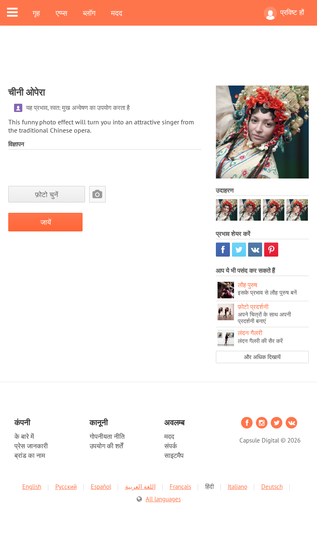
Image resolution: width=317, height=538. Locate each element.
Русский (66, 486)
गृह (36, 13)
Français (180, 486)
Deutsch (272, 486)
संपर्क (170, 446)
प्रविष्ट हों (292, 12)
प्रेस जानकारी (31, 446)
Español (101, 486)
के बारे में (24, 436)
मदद (116, 13)
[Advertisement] (158, 60)
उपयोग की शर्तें (106, 446)
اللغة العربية (140, 486)
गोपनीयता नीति (107, 436)
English (31, 486)
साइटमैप (174, 455)
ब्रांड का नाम (29, 455)
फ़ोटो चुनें (46, 194)
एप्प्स (61, 13)
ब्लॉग (89, 13)
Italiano (237, 486)
